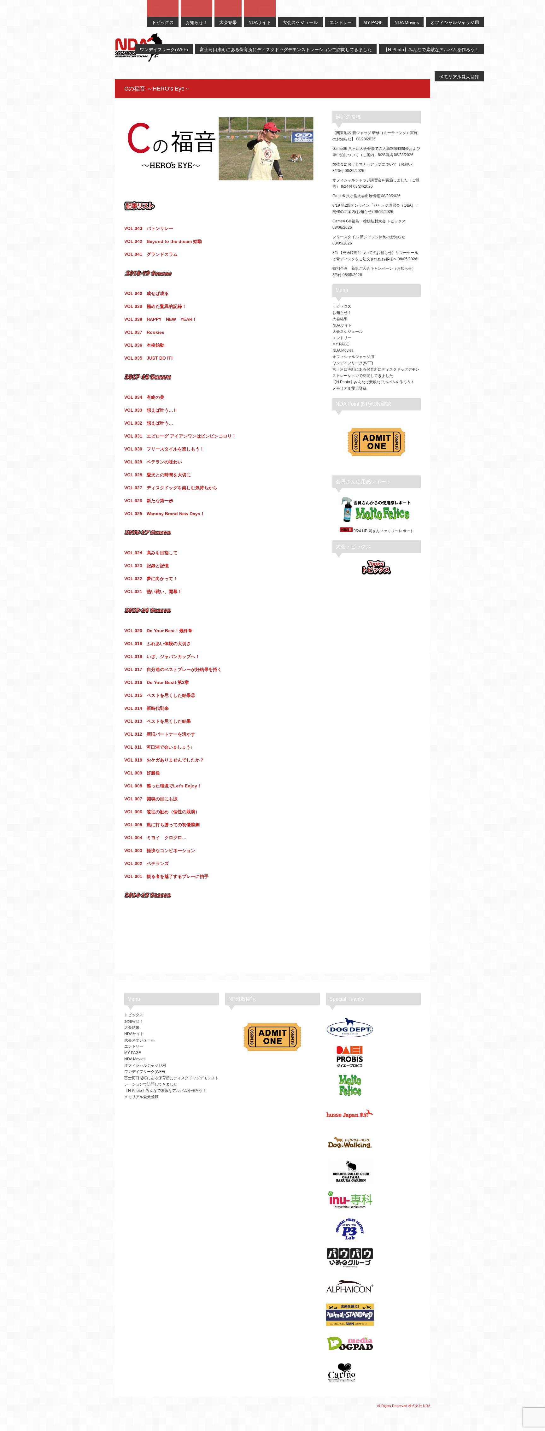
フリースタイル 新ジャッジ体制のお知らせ (368, 237)
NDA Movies (343, 350)
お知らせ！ (341, 312)
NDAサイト (342, 325)
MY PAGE (340, 344)
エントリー (341, 338)
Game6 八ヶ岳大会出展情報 (356, 196)
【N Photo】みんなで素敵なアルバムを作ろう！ (373, 382)
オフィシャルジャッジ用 (353, 357)
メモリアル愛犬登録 (349, 388)
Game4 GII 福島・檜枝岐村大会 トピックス (369, 221)
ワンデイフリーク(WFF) (352, 363)
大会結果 (340, 319)
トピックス (341, 306)
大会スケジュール (347, 331)
